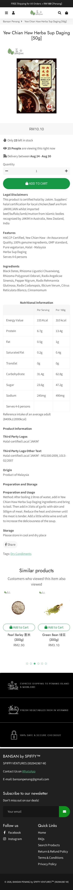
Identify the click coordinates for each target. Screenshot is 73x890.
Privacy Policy (47, 864)
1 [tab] (27, 664)
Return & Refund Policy (53, 851)
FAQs (41, 839)
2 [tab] (31, 664)
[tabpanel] (19, 619)
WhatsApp (28, 771)
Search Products (49, 845)
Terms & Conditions (50, 858)
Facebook (14, 832)
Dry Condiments (20, 554)
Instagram (15, 839)
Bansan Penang (11, 21)
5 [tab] (42, 664)
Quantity (9, 164)
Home (42, 832)
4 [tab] (38, 664)
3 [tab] (35, 664)
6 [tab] (46, 664)
